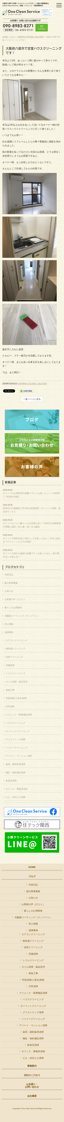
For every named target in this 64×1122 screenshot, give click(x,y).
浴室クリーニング (14, 657)
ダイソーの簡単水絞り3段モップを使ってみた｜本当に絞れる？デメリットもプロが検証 (32, 538)
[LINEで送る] (26, 390)
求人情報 (9, 624)
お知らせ (9, 591)
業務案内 (32, 1066)
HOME (5, 37)
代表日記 (9, 574)
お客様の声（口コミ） (15, 599)
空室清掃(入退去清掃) (34, 37)
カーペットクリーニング (18, 731)
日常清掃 (10, 706)
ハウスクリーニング (15, 723)
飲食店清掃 (11, 780)
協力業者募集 (11, 583)
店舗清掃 (10, 665)
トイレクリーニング (15, 673)
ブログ (13, 37)
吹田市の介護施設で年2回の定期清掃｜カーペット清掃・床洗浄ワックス (32, 508)
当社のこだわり (32, 1075)
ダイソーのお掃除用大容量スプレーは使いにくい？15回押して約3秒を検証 (31, 493)
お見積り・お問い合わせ (32, 1085)
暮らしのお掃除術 (13, 607)
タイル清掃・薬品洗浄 (16, 681)
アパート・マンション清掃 (19, 756)
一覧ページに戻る (32, 399)
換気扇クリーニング (15, 648)
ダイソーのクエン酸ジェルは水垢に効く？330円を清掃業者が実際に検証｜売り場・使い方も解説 (32, 523)
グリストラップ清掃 (15, 739)
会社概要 (32, 1096)
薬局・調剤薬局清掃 (15, 764)
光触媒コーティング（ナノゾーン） (22, 616)
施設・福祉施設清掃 (15, 772)
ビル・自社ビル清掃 (15, 797)
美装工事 (10, 690)
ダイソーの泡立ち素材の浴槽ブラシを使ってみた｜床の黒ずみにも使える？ (31, 553)
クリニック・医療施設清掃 (19, 714)
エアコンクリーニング (16, 640)
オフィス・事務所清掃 (16, 789)
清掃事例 (21, 37)
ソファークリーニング (16, 747)
